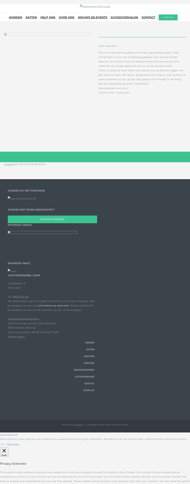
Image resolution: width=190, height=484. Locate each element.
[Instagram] (93, 405)
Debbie (8, 164)
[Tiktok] (89, 405)
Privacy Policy (16, 336)
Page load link (9, 434)
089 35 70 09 (20, 296)
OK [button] (2, 444)
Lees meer (12, 444)
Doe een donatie (52, 219)
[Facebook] (85, 405)
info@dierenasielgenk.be (23, 319)
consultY (79, 425)
